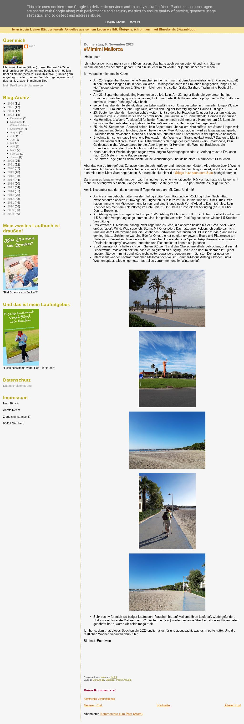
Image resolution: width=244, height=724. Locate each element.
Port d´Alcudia (124, 680)
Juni (13, 139)
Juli (12, 136)
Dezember (16, 118)
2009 (11, 209)
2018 (11, 175)
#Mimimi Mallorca (19, 125)
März (13, 150)
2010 (11, 206)
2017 (11, 179)
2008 (11, 213)
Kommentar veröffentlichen (99, 698)
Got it (135, 22)
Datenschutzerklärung (17, 385)
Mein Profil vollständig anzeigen (24, 85)
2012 (11, 198)
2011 (11, 202)
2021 (11, 164)
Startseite (163, 705)
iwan (32, 46)
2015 (11, 187)
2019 (11, 172)
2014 (11, 191)
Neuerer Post (93, 705)
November (16, 122)
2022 (11, 160)
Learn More (115, 22)
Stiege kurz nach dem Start (194, 173)
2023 (11, 114)
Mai (12, 142)
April (13, 146)
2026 (11, 103)
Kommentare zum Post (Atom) (121, 714)
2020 (11, 168)
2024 (11, 110)
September (17, 128)
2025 (11, 107)
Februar (15, 153)
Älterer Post (232, 705)
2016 (11, 183)
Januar (14, 157)
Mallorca (110, 680)
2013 (11, 194)
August (14, 132)
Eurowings (98, 680)
